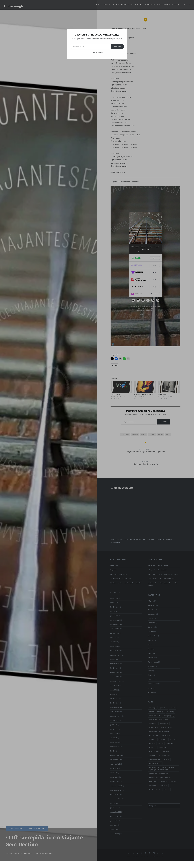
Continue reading (97, 52)
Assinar (118, 46)
